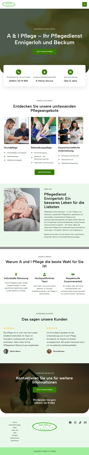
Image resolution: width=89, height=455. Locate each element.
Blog (14, 428)
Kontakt (15, 435)
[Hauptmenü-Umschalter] (84, 4)
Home (15, 422)
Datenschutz (14, 438)
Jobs (14, 433)
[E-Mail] (85, 422)
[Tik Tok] (80, 422)
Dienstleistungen (15, 425)
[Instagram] (75, 422)
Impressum (15, 441)
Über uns (15, 430)
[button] (44, 51)
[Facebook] (70, 422)
